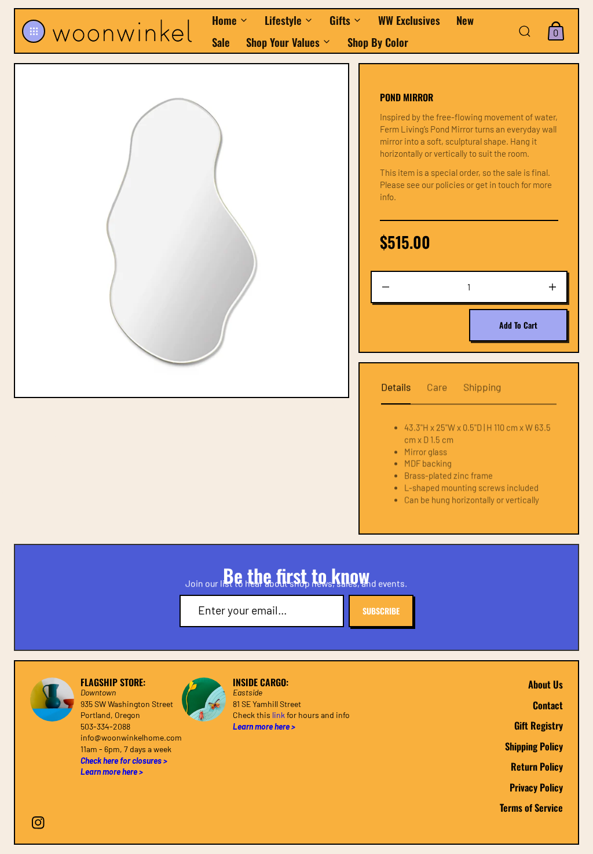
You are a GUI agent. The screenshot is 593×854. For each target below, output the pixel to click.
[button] (33, 31)
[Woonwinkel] (125, 30)
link (278, 715)
